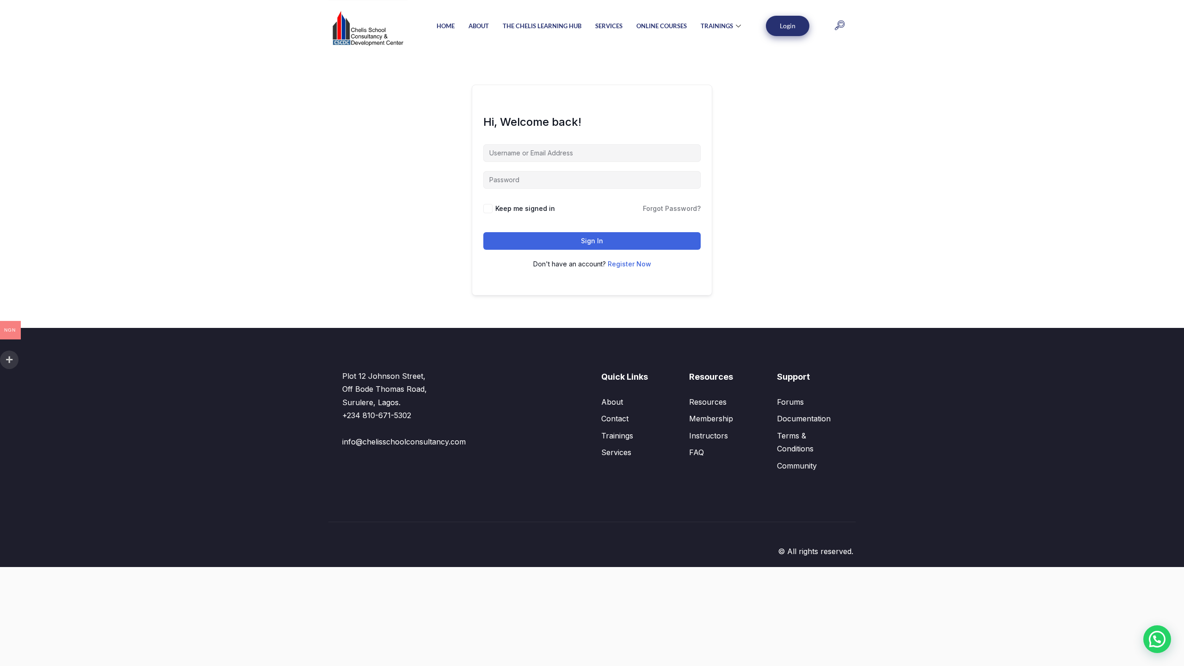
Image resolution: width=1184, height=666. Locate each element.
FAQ (696, 452)
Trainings (717, 26)
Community (797, 465)
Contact (615, 418)
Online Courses (661, 26)
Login (788, 26)
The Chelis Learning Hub (542, 26)
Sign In (592, 241)
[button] (840, 26)
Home (446, 26)
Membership (711, 418)
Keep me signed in (525, 208)
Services (609, 26)
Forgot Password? (672, 208)
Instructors (708, 435)
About (479, 26)
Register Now (629, 264)
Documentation (804, 418)
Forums (790, 402)
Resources (708, 402)
